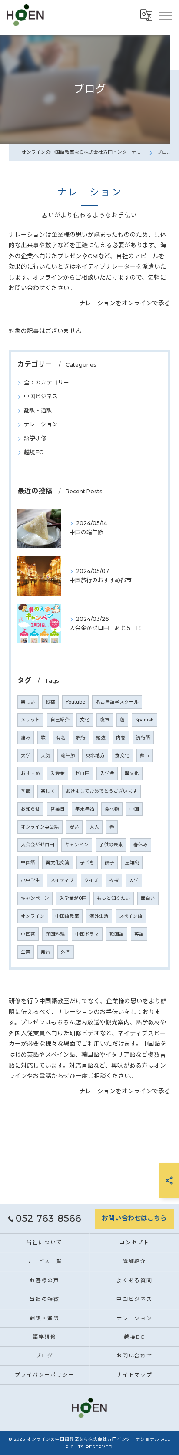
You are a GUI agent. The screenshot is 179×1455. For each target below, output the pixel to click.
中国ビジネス (41, 396)
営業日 (57, 809)
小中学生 (30, 880)
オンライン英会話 (40, 827)
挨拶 (114, 880)
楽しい (28, 702)
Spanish (144, 720)
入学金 (107, 773)
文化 (85, 720)
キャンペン (77, 845)
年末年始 (84, 809)
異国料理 (55, 934)
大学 (25, 755)
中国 (134, 809)
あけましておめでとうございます (101, 791)
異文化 (132, 773)
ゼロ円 (82, 773)
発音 (45, 952)
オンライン (33, 916)
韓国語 (116, 934)
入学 (134, 880)
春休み (140, 845)
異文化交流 (58, 863)
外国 (65, 952)
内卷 (121, 738)
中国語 (28, 863)
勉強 (101, 738)
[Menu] (166, 15)
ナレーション (41, 424)
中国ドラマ (87, 934)
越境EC (33, 452)
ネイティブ (62, 880)
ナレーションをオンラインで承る (124, 303)
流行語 (143, 738)
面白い (148, 898)
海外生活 (99, 916)
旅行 (81, 738)
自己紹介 (60, 720)
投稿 (50, 702)
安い (74, 827)
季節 (25, 791)
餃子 (109, 863)
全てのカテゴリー (46, 382)
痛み (25, 738)
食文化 (122, 755)
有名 (61, 738)
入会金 (57, 773)
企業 (25, 952)
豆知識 (132, 863)
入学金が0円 (73, 898)
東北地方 (95, 755)
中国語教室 (67, 916)
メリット (30, 720)
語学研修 (35, 438)
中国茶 (28, 934)
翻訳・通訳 (38, 410)
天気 (45, 755)
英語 (139, 934)
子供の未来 (111, 845)
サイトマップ (134, 1375)
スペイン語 (131, 916)
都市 (144, 755)
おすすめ (30, 773)
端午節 (68, 755)
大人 (94, 827)
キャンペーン (35, 898)
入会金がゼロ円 (37, 845)
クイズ (91, 880)
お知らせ (30, 809)
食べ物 (112, 809)
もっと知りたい (113, 898)
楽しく (48, 791)
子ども (87, 863)
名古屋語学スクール (117, 702)
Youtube (75, 702)
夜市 (104, 720)
